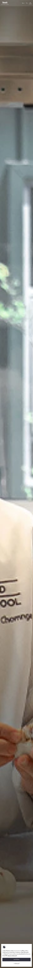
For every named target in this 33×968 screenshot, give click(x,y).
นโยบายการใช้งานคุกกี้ (12, 955)
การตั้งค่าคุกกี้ (16, 963)
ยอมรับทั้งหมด (16, 959)
